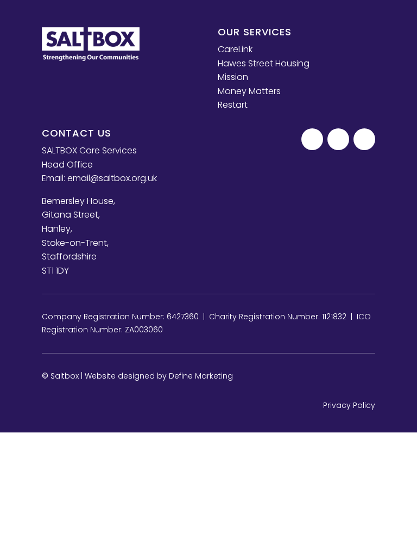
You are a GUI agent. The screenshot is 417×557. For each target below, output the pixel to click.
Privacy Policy (349, 405)
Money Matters (249, 91)
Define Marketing (201, 375)
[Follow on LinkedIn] (364, 139)
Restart (233, 104)
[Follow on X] (338, 139)
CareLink (235, 49)
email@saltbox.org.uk (112, 178)
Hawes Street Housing (263, 63)
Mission (233, 77)
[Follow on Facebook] (312, 139)
